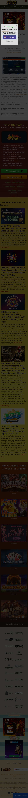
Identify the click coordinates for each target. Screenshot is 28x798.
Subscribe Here (9, 41)
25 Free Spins (10, 37)
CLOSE (9, 43)
